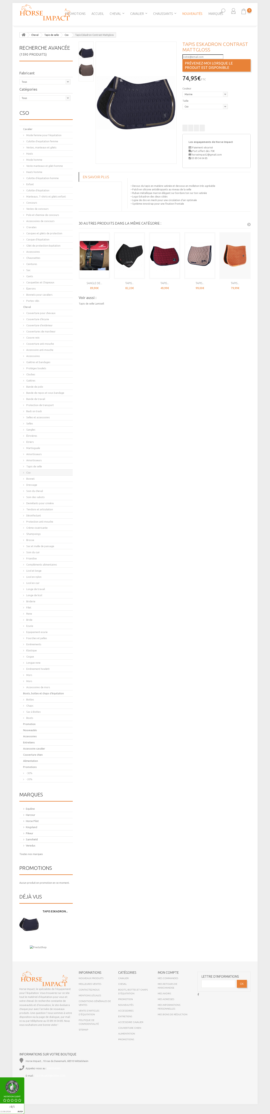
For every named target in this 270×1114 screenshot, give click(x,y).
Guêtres (30, 380)
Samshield (32, 839)
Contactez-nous (89, 989)
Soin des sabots (35, 497)
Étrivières (31, 435)
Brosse (30, 540)
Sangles (30, 429)
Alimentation (30, 760)
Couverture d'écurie (37, 319)
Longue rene (33, 662)
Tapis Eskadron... (55, 911)
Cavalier (137, 13)
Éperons (31, 288)
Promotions (75, 13)
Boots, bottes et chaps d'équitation (43, 693)
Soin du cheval (34, 491)
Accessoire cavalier (34, 748)
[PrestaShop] (38, 947)
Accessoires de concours (40, 221)
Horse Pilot (32, 821)
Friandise (31, 558)
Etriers (30, 441)
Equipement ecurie (37, 632)
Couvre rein (33, 337)
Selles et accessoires (38, 417)
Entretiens (29, 742)
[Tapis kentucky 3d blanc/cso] (266, 86)
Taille (185, 100)
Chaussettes (33, 257)
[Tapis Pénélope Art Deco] (199, 255)
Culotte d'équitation (37, 190)
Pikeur (29, 833)
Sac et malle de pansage (40, 546)
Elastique (31, 650)
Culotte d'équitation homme (42, 178)
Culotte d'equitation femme (42, 141)
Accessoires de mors (38, 687)
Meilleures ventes (90, 984)
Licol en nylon (34, 576)
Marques (215, 13)
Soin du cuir (33, 552)
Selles (29, 423)
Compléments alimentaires (41, 564)
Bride (29, 619)
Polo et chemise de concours (42, 215)
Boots (29, 717)
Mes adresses (166, 999)
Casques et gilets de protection (44, 233)
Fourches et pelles (36, 638)
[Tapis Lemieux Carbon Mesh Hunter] (129, 255)
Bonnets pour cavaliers (39, 294)
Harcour (30, 814)
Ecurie (29, 625)
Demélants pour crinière (40, 503)
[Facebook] (198, 994)
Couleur (187, 88)
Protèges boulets (36, 368)
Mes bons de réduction (172, 1014)
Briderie (30, 601)
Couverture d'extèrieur (39, 325)
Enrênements (33, 644)
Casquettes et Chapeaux (40, 282)
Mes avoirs (164, 993)
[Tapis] (4, 86)
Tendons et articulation (39, 509)
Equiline (30, 808)
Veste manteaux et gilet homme (44, 165)
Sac (28, 270)
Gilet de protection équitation (43, 245)
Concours (31, 202)
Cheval (115, 13)
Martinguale (33, 448)
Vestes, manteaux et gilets (41, 147)
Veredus (30, 845)
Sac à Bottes (33, 711)
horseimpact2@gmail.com (207, 154)
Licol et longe (34, 570)
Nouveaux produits (91, 978)
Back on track (34, 411)
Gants (29, 276)
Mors (29, 675)
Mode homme (34, 159)
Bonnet (30, 478)
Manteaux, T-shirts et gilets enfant (46, 196)
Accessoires (33, 251)
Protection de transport (40, 405)
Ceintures (31, 264)
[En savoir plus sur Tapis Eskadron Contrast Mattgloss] (29, 924)
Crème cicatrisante (37, 527)
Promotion (29, 724)
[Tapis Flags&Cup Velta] (164, 255)
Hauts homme (34, 172)
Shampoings (33, 533)
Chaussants (163, 13)
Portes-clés (32, 300)
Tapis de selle (34, 466)
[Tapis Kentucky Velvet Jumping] (235, 255)
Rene (29, 613)
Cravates (31, 227)
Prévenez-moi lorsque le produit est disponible (209, 65)
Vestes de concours (37, 208)
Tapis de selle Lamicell (91, 303)
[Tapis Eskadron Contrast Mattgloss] (136, 103)
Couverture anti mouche (40, 343)
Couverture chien (33, 754)
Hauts (29, 153)
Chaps (29, 705)
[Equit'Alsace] (45, 12)
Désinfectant (33, 515)
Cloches (30, 374)
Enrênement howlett (38, 668)
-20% (29, 779)
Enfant (30, 184)
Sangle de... (94, 283)
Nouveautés (192, 13)
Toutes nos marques (31, 854)
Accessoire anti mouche (39, 349)
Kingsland (31, 827)
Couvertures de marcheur (41, 331)
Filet (28, 607)
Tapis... (129, 283)
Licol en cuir (33, 583)
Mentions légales (90, 995)
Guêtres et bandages (38, 362)
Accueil (98, 13)
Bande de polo (34, 386)
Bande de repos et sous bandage (45, 392)
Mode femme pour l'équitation (43, 135)
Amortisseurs (34, 454)
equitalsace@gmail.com (50, 1075)
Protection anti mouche (39, 521)
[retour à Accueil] (23, 34)
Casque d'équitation (37, 239)
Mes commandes (168, 978)
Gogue (30, 656)
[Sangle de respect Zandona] (94, 255)
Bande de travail (35, 399)
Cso (28, 472)
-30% (29, 773)
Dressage (31, 484)
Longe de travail (35, 589)
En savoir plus (96, 177)
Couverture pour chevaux (41, 313)
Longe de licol (34, 595)
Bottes (30, 699)
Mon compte (168, 972)
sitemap (83, 1029)
